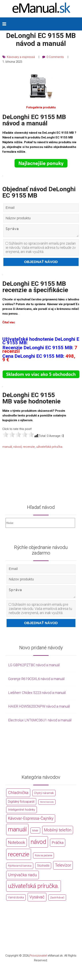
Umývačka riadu (22, 875)
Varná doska (16, 897)
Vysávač (37, 897)
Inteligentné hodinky (21, 809)
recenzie (29, 447)
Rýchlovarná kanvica (19, 865)
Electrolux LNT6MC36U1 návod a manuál (39, 720)
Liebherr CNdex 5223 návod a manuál (37, 693)
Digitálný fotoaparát (21, 801)
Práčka (57, 842)
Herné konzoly (47, 802)
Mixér (35, 830)
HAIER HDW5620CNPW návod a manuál (39, 706)
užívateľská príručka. (49, 447)
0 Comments (55, 57)
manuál (7, 447)
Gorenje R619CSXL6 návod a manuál (36, 679)
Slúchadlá (43, 865)
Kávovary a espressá (21, 57)
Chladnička (18, 792)
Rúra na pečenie (43, 855)
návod (17, 447)
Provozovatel (38, 955)
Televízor (63, 865)
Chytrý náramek (44, 793)
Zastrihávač (57, 897)
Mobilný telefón (57, 830)
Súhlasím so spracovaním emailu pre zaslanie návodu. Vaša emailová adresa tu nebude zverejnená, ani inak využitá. (41, 247)
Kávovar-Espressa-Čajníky (30, 818)
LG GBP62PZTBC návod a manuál (34, 665)
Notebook (16, 842)
